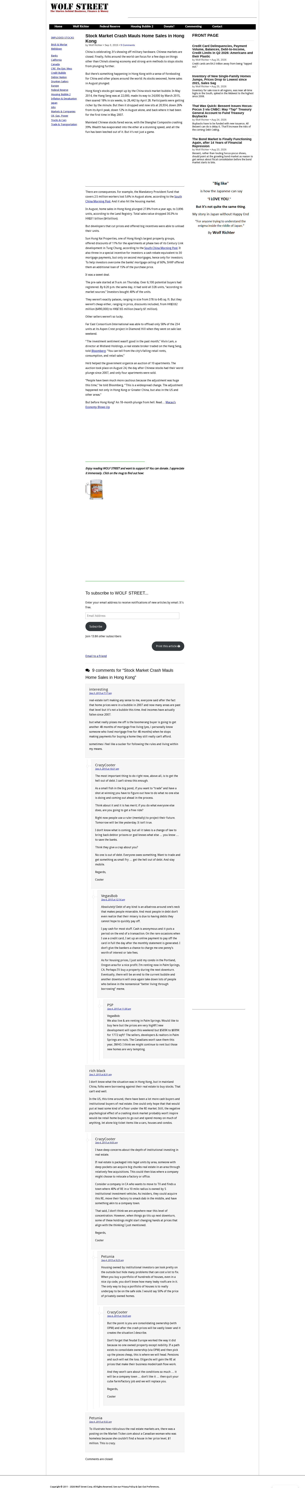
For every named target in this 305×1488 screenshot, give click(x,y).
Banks (54, 55)
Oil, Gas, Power (59, 115)
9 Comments (128, 45)
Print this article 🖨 (168, 646)
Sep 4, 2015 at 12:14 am (113, 899)
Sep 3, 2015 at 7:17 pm (100, 693)
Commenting (193, 26)
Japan (54, 102)
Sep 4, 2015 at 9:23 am (112, 1260)
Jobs (53, 107)
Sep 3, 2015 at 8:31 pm (100, 1074)
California (56, 59)
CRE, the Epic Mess (61, 68)
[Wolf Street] (79, 12)
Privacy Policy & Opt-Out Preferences (140, 1486)
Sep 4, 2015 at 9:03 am (106, 1142)
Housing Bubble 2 (142, 26)
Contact (217, 26)
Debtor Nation (59, 77)
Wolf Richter (81, 26)
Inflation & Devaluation (64, 98)
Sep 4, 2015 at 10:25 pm (119, 1316)
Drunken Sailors (59, 81)
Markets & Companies (63, 111)
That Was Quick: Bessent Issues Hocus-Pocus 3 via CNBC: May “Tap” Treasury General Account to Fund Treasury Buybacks (222, 111)
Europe (55, 85)
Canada (55, 64)
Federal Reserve (110, 26)
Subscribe (95, 626)
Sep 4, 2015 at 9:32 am (100, 1421)
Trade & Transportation (64, 124)
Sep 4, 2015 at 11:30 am (119, 1008)
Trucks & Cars (58, 120)
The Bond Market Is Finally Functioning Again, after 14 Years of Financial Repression (222, 142)
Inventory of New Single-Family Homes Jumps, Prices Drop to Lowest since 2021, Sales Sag (221, 79)
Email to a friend (96, 656)
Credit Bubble (58, 72)
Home (58, 26)
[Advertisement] (192, 10)
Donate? (169, 26)
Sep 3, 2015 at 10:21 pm (107, 769)
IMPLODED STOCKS (62, 37)
